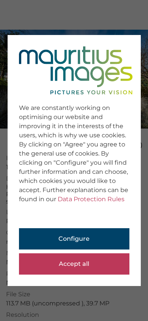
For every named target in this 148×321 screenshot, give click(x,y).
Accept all (74, 263)
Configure (74, 238)
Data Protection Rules (91, 199)
